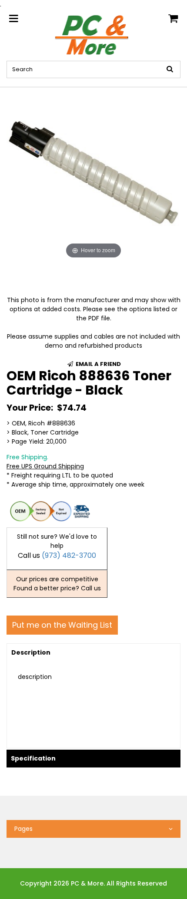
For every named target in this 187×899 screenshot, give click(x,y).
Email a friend (97, 364)
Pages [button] (23, 828)
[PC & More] (93, 34)
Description (30, 652)
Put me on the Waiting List (62, 624)
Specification (33, 758)
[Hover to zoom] (93, 173)
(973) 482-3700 (69, 555)
